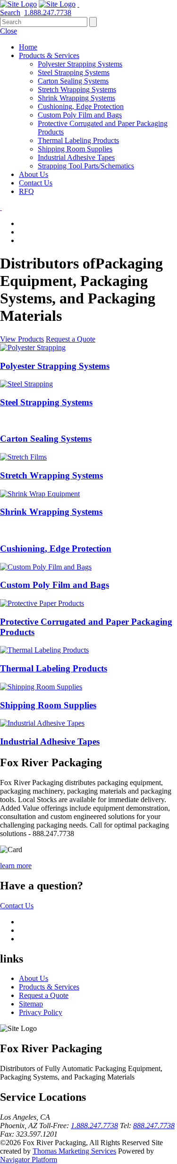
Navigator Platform (28, 1160)
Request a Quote (70, 339)
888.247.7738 (154, 1126)
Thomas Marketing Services (74, 1151)
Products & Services (49, 987)
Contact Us (17, 906)
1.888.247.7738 (94, 1126)
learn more (16, 866)
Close (8, 31)
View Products (22, 339)
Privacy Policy (40, 1012)
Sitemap (31, 1004)
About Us (33, 978)
